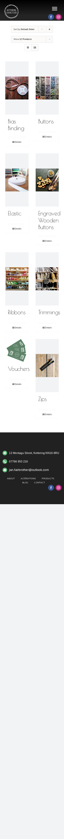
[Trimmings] (47, 278)
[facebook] (51, 17)
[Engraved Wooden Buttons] (47, 180)
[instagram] (58, 17)
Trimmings (49, 312)
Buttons (46, 121)
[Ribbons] (17, 278)
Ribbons (16, 312)
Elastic (14, 213)
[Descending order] (49, 29)
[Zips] (47, 365)
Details (18, 142)
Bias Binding (16, 124)
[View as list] (35, 47)
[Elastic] (17, 180)
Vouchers (19, 368)
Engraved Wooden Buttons (49, 220)
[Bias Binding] (17, 88)
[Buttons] (47, 88)
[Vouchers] (17, 350)
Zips (42, 399)
